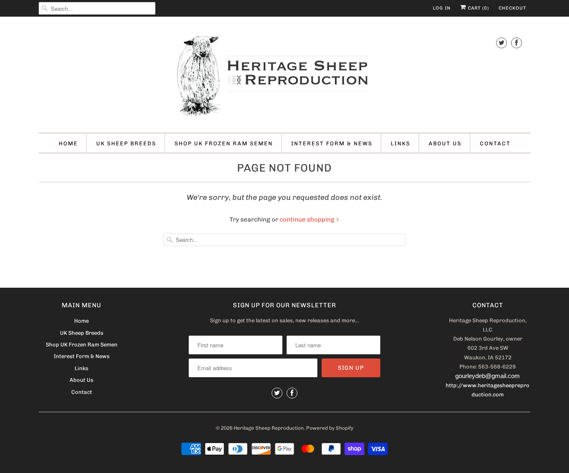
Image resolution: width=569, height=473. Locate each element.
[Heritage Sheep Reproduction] (284, 76)
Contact (495, 143)
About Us (445, 143)
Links (400, 143)
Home (68, 143)
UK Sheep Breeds (126, 143)
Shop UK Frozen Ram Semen (224, 143)
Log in (442, 8)
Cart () (477, 8)
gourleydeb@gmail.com (487, 375)
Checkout (512, 8)
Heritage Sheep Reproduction (269, 428)
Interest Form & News (331, 143)
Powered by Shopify (329, 428)
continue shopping (308, 219)
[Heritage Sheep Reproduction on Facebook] (516, 42)
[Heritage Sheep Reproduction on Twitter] (501, 42)
